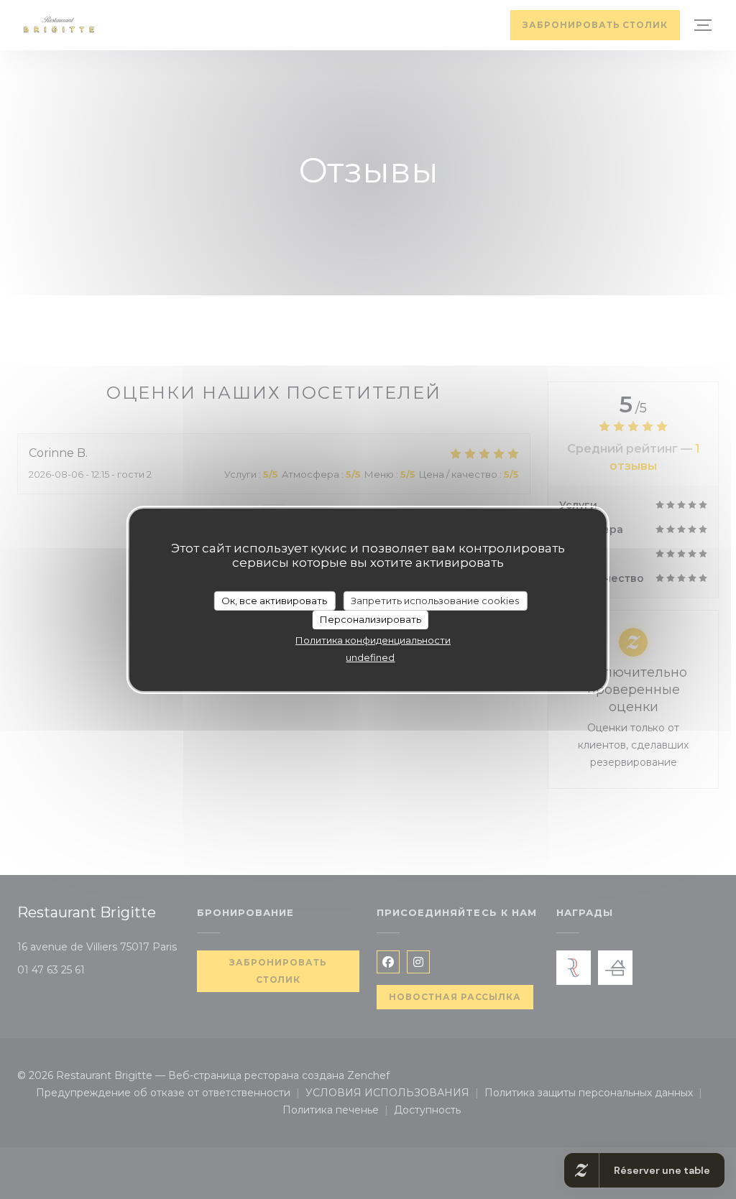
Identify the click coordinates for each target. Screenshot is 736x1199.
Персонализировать (370, 619)
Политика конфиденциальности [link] (373, 640)
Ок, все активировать (274, 600)
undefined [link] (370, 657)
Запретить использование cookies (435, 600)
